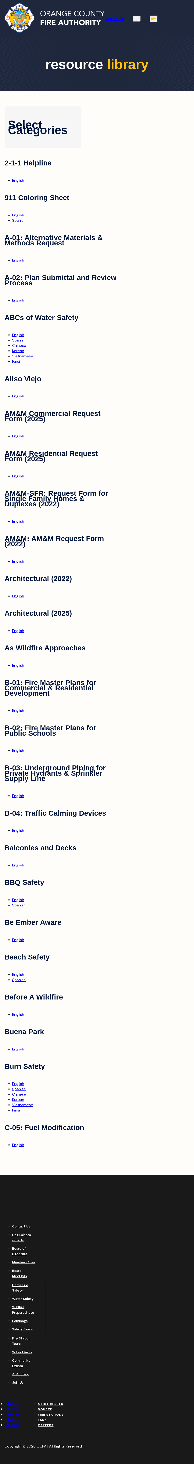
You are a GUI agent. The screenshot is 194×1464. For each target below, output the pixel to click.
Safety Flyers (22, 1329)
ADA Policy (20, 1374)
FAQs (42, 1420)
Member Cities (23, 1262)
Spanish (19, 220)
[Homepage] (55, 31)
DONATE (45, 1409)
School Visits (22, 1352)
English (18, 180)
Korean (18, 350)
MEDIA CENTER (50, 1404)
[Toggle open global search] (137, 19)
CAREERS (45, 1425)
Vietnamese (22, 356)
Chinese (19, 345)
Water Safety (23, 1298)
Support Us (114, 18)
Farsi (16, 361)
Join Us (17, 1382)
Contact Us (21, 1226)
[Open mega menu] (153, 19)
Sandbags (20, 1321)
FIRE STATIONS (51, 1415)
